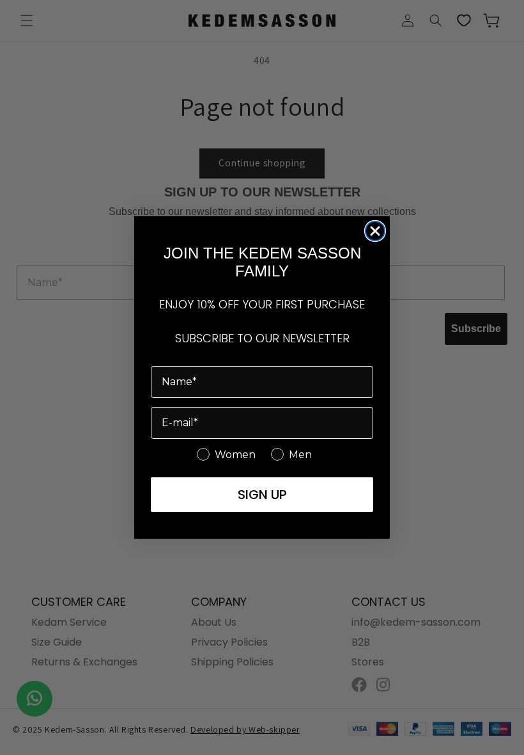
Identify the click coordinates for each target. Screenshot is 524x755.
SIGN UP (262, 495)
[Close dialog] (375, 231)
